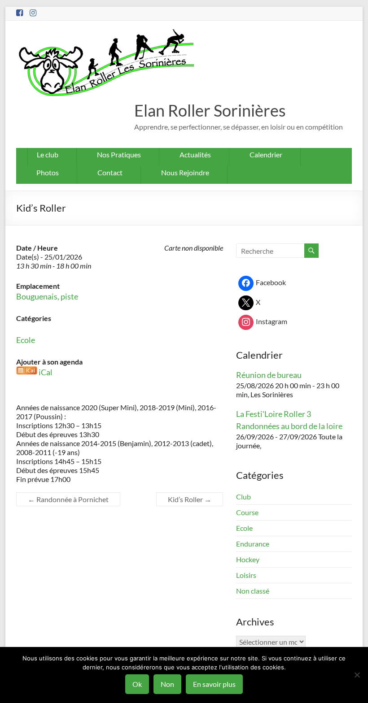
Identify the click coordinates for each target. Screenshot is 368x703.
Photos (47, 172)
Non (167, 684)
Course (247, 512)
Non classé (252, 590)
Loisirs (246, 575)
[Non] (356, 674)
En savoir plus (214, 684)
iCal (46, 372)
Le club (47, 154)
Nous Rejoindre (185, 172)
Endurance (252, 543)
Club (243, 496)
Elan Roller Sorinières (210, 110)
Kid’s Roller (189, 499)
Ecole (25, 340)
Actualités (195, 154)
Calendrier (266, 154)
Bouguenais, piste (47, 296)
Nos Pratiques (119, 154)
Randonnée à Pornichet (68, 499)
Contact (110, 172)
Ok (137, 684)
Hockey (247, 559)
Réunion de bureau (269, 375)
